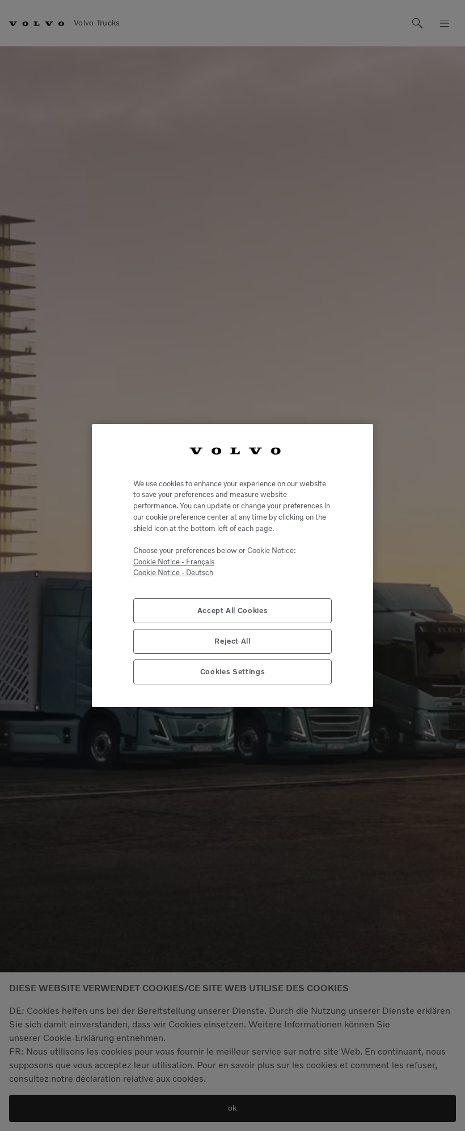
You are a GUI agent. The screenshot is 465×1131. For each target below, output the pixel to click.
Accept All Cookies (232, 610)
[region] (232, 565)
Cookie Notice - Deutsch (173, 572)
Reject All (232, 641)
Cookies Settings (232, 671)
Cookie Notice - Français (173, 562)
